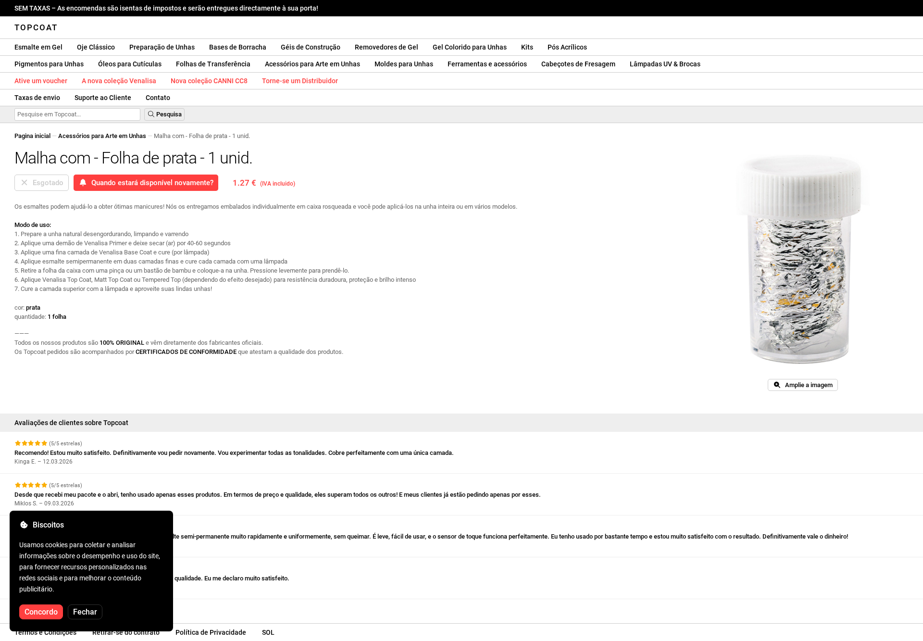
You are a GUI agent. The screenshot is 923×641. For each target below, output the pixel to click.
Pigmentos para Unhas (49, 64)
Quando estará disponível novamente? (150, 182)
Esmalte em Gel (38, 47)
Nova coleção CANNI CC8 (209, 81)
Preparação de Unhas (162, 47)
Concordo (41, 611)
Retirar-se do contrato (126, 632)
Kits (527, 47)
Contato (158, 97)
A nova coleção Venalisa (119, 81)
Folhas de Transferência (213, 64)
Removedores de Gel (386, 47)
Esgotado (46, 182)
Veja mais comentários (47, 607)
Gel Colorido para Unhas (470, 47)
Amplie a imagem (807, 385)
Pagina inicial (32, 135)
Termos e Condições (45, 632)
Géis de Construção (310, 47)
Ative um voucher (40, 81)
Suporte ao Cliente (103, 97)
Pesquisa (168, 114)
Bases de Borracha (237, 47)
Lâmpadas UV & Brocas (665, 64)
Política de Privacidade (210, 632)
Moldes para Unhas (403, 64)
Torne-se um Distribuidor (300, 81)
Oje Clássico (96, 47)
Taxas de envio (37, 97)
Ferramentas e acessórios (487, 64)
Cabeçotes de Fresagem (578, 64)
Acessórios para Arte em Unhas (312, 64)
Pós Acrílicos (567, 47)
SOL (268, 632)
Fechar (85, 611)
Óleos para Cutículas (130, 64)
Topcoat (36, 27)
